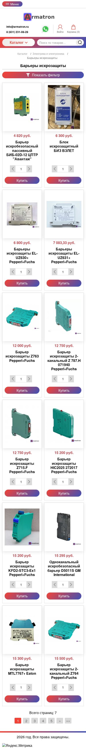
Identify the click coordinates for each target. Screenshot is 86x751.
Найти (80, 42)
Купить (22, 180)
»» (68, 720)
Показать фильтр (46, 74)
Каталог (17, 42)
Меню (14, 4)
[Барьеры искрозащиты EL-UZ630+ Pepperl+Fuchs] (22, 214)
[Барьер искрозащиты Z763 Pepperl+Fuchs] (22, 317)
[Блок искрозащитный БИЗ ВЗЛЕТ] (64, 107)
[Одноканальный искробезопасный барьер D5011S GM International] (64, 527)
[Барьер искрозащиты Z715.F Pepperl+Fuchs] (22, 424)
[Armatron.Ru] (43, 17)
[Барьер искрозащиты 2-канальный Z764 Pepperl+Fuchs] (64, 630)
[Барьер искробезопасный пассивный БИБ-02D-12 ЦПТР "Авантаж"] (22, 107)
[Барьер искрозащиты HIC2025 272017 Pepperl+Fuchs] (64, 424)
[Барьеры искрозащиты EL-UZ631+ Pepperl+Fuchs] (64, 214)
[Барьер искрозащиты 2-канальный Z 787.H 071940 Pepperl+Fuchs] (64, 317)
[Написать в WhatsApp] (45, 31)
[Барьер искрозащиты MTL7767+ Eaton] (22, 630)
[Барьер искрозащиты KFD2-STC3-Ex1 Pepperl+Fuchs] (22, 527)
